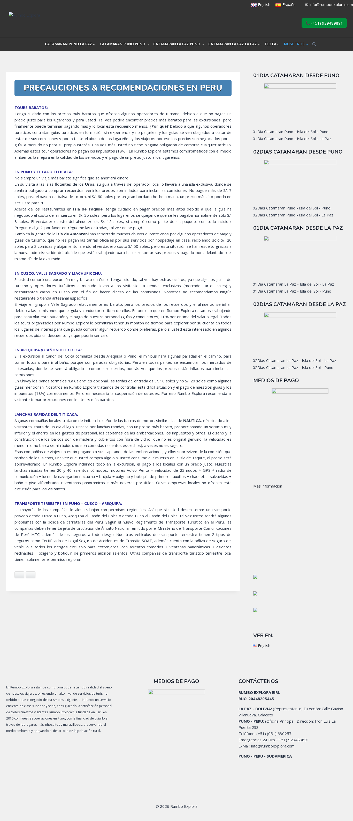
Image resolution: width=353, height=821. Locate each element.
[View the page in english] (254, 4)
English (263, 4)
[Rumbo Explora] (51, 23)
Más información (267, 486)
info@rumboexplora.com (331, 4)
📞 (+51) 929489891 (324, 23)
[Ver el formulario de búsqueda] (314, 44)
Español (289, 4)
